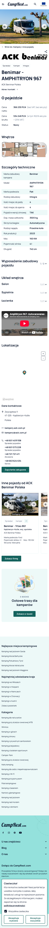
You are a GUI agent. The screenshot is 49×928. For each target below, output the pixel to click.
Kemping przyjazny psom (12, 778)
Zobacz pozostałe (9, 705)
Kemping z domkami (10, 807)
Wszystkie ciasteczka (18, 911)
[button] (24, 263)
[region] (24, 375)
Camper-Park (7, 755)
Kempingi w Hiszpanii (10, 687)
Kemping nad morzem (10, 802)
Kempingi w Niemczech (11, 691)
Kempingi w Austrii (9, 701)
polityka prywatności (14, 905)
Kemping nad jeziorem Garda (13, 651)
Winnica (5, 727)
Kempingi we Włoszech (11, 682)
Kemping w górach (9, 731)
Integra (26, 65)
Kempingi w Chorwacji (11, 696)
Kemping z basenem (10, 788)
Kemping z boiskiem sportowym (14, 750)
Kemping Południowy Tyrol (12, 661)
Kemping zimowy (8, 736)
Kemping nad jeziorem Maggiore (15, 670)
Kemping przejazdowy (10, 746)
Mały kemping (7, 764)
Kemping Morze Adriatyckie (13, 665)
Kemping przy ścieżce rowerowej (15, 760)
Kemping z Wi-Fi (8, 774)
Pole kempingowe (9, 783)
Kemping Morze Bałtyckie (12, 656)
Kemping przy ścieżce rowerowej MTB (17, 722)
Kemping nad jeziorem (11, 797)
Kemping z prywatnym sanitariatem (16, 741)
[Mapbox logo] (8, 399)
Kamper (16, 65)
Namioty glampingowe (11, 792)
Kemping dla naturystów (12, 717)
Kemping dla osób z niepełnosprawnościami (20, 769)
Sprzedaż (6, 65)
